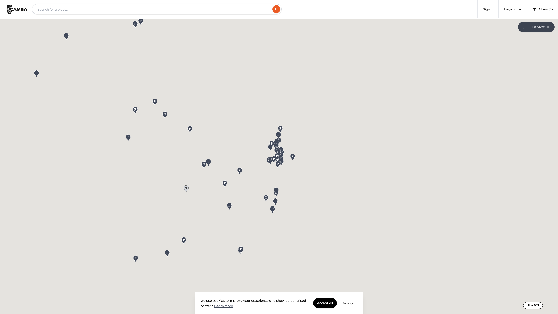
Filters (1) (545, 9)
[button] (225, 183)
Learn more (223, 306)
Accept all (325, 303)
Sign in (488, 9)
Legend (510, 9)
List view (537, 27)
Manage (348, 303)
